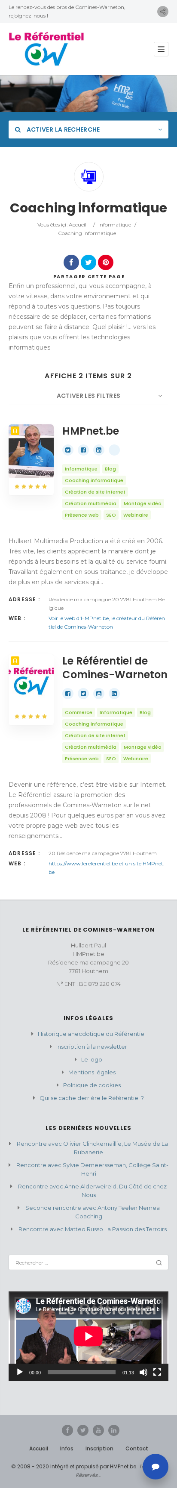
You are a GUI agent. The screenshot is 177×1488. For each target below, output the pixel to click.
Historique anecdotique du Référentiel (92, 1033)
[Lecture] (19, 1372)
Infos (66, 1448)
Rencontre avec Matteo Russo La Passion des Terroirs (92, 1229)
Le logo (91, 1059)
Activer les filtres (89, 395)
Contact (136, 1448)
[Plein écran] (157, 1372)
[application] (88, 1336)
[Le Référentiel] (46, 49)
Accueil (77, 224)
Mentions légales (92, 1072)
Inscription (99, 1448)
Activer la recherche (62, 129)
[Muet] (143, 1372)
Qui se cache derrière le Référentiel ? (92, 1097)
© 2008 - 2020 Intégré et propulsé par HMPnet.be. (74, 1466)
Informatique (114, 224)
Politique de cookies (92, 1085)
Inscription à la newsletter (91, 1046)
